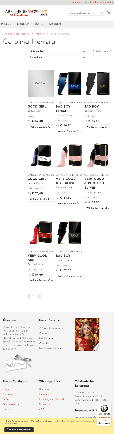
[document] (57, 426)
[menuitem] (7, 24)
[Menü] (109, 404)
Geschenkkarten (11, 404)
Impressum (44, 394)
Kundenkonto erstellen (102, 2)
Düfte (6, 399)
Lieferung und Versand (51, 399)
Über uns (44, 389)
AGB (41, 409)
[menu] (57, 24)
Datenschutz (45, 404)
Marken (40, 34)
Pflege (6, 389)
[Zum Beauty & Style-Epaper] (87, 350)
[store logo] (26, 13)
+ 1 (40, 188)
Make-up (8, 394)
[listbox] (41, 126)
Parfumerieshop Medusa (16, 34)
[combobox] (86, 13)
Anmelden (76, 2)
